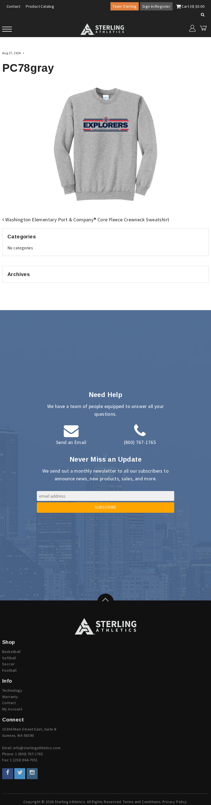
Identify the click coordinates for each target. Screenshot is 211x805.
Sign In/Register (156, 6)
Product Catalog (40, 6)
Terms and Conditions (141, 801)
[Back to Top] (105, 602)
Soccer (8, 663)
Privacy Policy (174, 801)
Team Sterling (125, 6)
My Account (12, 709)
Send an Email (71, 442)
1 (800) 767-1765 (29, 753)
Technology (12, 690)
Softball (9, 657)
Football (9, 670)
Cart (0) (192, 6)
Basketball (11, 651)
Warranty (10, 696)
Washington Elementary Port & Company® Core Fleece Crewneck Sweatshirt (86, 219)
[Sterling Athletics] (105, 626)
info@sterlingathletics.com (36, 747)
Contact (13, 6)
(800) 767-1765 (140, 442)
